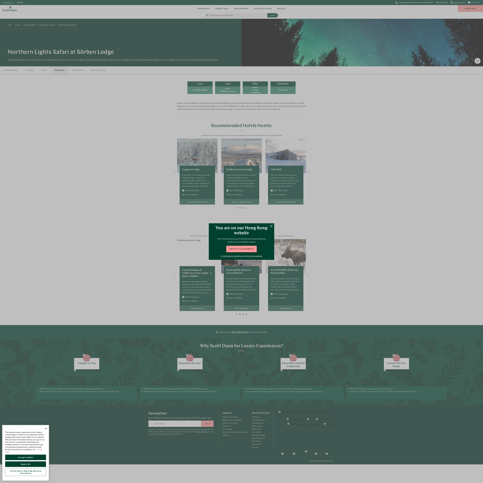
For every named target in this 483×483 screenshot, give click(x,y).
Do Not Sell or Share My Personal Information (25, 472)
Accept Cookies (25, 457)
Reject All (25, 464)
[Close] (46, 428)
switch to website (241, 249)
